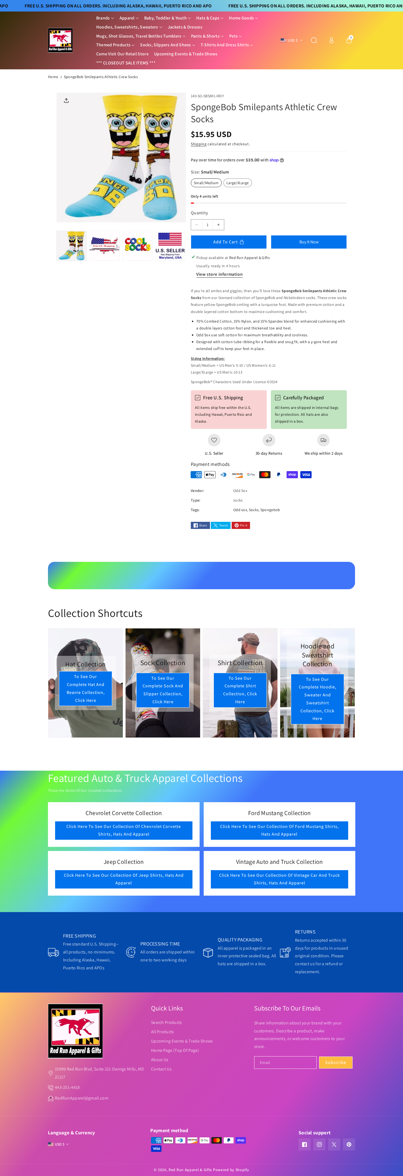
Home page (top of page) (175, 1050)
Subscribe (335, 1062)
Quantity (199, 213)
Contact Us (161, 1069)
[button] (105, 18)
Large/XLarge (239, 183)
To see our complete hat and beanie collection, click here (86, 688)
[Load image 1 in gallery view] (71, 246)
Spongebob (270, 509)
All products (162, 1032)
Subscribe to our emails (287, 1008)
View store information (219, 274)
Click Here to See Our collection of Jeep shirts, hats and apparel (124, 879)
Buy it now (309, 242)
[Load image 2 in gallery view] (104, 246)
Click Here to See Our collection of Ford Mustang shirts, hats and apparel (279, 830)
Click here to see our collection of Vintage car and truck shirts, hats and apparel (279, 879)
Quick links (167, 1008)
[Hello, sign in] (331, 40)
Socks (254, 509)
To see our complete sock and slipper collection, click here (163, 689)
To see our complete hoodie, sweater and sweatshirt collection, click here (317, 698)
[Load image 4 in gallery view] (170, 246)
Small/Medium (208, 183)
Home (53, 76)
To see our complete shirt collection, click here (240, 689)
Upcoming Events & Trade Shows (182, 1041)
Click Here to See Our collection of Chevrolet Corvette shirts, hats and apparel (123, 830)
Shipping (199, 143)
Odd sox (240, 509)
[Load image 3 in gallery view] (137, 246)
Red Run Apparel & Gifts (190, 1169)
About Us (159, 1060)
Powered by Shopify (231, 1169)
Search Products (166, 1022)
